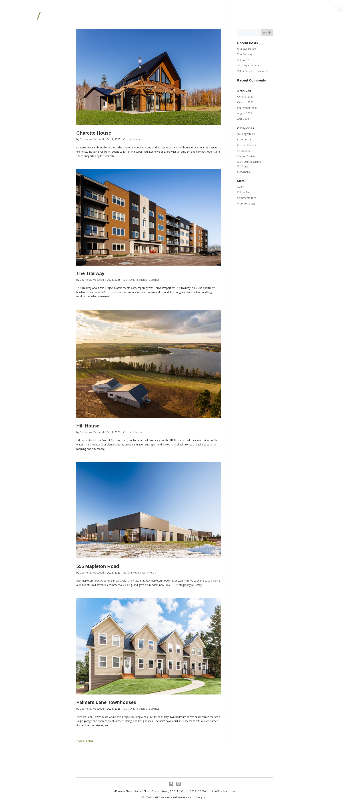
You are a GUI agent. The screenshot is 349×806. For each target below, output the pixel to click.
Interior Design (246, 156)
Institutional (244, 150)
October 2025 (245, 96)
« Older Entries (84, 740)
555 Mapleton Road (97, 566)
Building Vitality (132, 572)
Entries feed (244, 192)
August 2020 (244, 113)
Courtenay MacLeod (92, 139)
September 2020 (247, 108)
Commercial (149, 572)
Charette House (93, 133)
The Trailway (90, 273)
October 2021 (245, 102)
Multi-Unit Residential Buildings (141, 279)
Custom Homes (132, 139)
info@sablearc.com (223, 791)
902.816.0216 (198, 791)
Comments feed (246, 198)
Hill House (87, 426)
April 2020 (243, 119)
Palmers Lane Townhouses (106, 702)
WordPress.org (246, 203)
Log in (240, 186)
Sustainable (244, 172)
